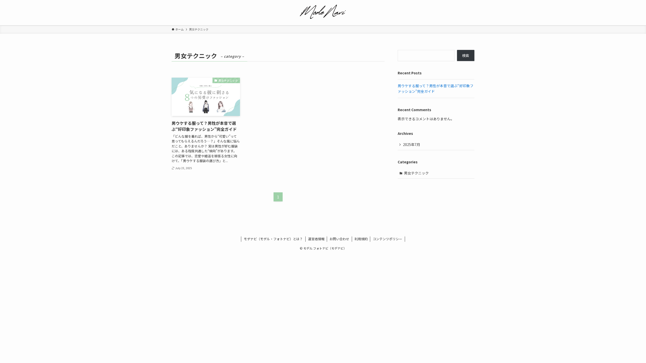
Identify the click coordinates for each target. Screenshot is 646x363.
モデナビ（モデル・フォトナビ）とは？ (273, 238)
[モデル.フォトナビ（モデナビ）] (323, 11)
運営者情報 (316, 238)
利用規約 (361, 238)
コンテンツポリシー (387, 238)
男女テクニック (416, 172)
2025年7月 (411, 144)
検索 (465, 55)
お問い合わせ (339, 238)
